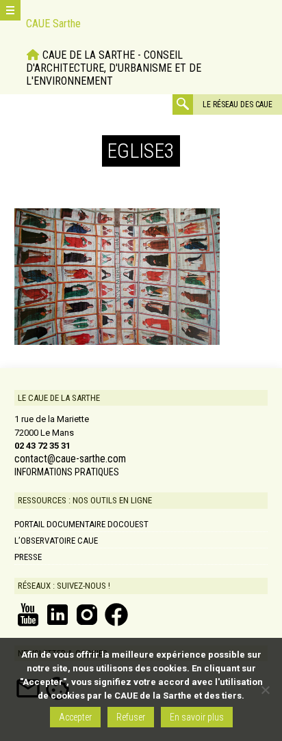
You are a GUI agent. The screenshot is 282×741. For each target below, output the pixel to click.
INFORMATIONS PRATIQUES (66, 471)
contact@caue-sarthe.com (70, 459)
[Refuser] (265, 690)
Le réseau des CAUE (237, 104)
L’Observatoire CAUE (56, 540)
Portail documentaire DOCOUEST (81, 524)
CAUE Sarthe (53, 23)
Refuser (130, 717)
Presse (28, 557)
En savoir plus (197, 717)
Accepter (75, 717)
